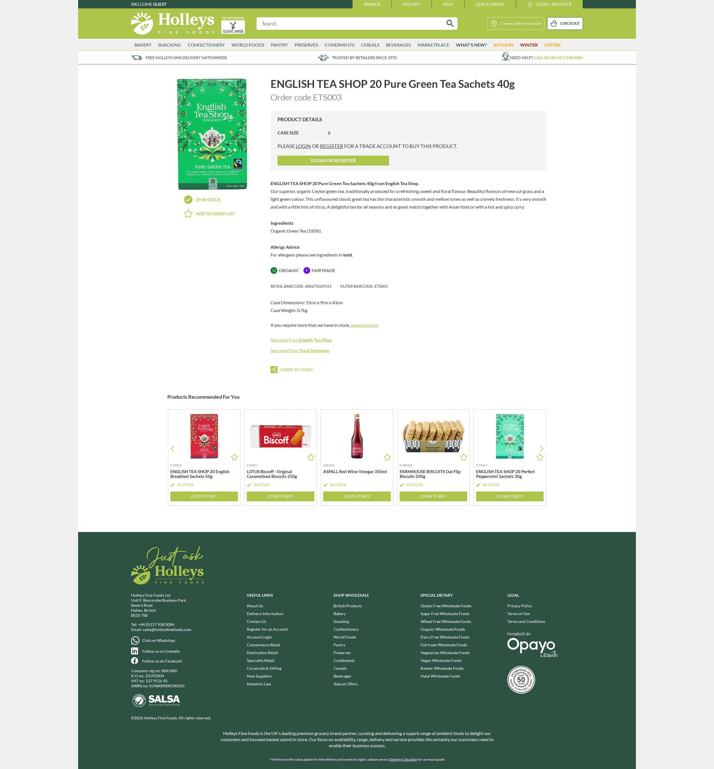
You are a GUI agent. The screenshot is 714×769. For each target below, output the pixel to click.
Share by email (296, 369)
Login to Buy (204, 496)
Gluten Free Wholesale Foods (446, 605)
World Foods (345, 637)
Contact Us (256, 621)
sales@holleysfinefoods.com (167, 629)
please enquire (364, 325)
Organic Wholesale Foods (443, 629)
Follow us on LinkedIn (161, 651)
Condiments (344, 660)
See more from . (301, 339)
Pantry (339, 644)
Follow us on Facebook (162, 661)
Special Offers (346, 683)
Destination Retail (262, 652)
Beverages (342, 676)
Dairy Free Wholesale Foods (445, 637)
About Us (255, 605)
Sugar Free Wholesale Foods (445, 613)
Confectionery (346, 629)
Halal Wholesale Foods (440, 676)
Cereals (340, 668)
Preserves (342, 652)
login (303, 146)
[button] (542, 449)
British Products (348, 605)
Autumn (503, 44)
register (331, 146)
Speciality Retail (260, 660)
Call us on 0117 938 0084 (558, 57)
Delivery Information (265, 613)
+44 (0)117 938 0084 (156, 624)
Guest (160, 4)
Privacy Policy (519, 605)
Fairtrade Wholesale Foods (444, 644)
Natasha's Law (259, 683)
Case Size (288, 132)
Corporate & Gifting (264, 668)
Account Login (259, 637)
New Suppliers (259, 676)
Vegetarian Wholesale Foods (445, 652)
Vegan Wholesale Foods (441, 660)
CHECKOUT (570, 23)
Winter (529, 44)
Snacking (341, 621)
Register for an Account (267, 629)
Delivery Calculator (403, 759)
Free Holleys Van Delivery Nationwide (186, 57)
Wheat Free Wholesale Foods (446, 621)
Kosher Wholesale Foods (442, 668)
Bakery (340, 613)
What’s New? (471, 44)
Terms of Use (518, 613)
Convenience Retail (263, 644)
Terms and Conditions (526, 621)
